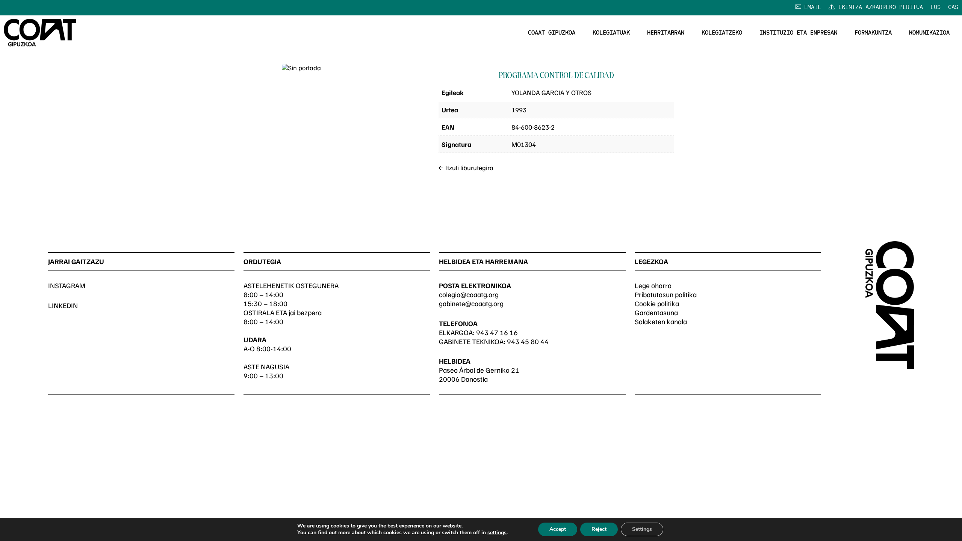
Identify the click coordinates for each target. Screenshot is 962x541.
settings (497, 532)
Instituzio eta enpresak (798, 33)
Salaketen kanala (661, 321)
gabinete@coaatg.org (471, 303)
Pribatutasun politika (666, 294)
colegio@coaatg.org (469, 294)
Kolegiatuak (611, 33)
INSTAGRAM (66, 285)
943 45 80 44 (528, 341)
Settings (642, 529)
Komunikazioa (929, 33)
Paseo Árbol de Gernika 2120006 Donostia (479, 374)
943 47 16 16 (497, 332)
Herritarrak (665, 33)
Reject (599, 529)
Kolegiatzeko (722, 33)
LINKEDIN (63, 305)
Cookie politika (657, 303)
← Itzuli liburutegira (465, 167)
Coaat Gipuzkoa (551, 33)
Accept (557, 529)
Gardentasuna (656, 312)
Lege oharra (653, 285)
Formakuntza (873, 33)
